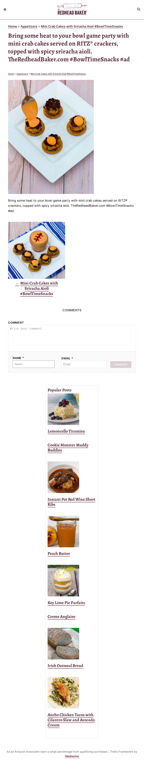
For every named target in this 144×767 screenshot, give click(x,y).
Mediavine (72, 756)
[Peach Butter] (72, 531)
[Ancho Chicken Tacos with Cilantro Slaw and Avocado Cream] (72, 692)
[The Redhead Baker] (72, 9)
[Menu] (5, 9)
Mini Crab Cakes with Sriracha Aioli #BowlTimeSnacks (82, 26)
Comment (16, 322)
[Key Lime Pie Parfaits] (72, 580)
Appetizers (29, 26)
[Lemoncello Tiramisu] (72, 409)
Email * (67, 358)
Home (12, 26)
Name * (18, 358)
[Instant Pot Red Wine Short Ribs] (72, 477)
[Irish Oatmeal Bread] (72, 643)
